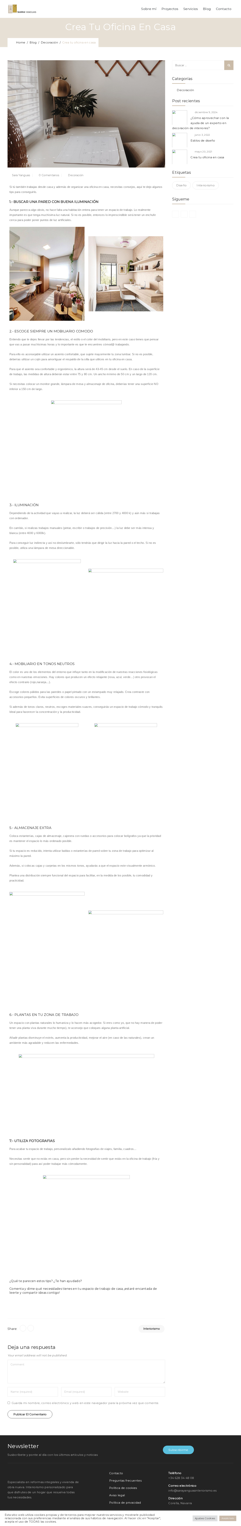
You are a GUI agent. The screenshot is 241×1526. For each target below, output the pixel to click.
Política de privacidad (125, 1502)
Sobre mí (148, 9)
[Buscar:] (202, 65)
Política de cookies (123, 1488)
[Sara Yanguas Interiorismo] (22, 9)
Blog (207, 9)
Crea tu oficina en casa (207, 157)
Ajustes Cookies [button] (205, 1518)
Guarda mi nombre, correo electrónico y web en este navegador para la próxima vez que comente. (85, 1403)
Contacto (223, 9)
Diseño (181, 185)
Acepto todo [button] (228, 1518)
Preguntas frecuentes (125, 1480)
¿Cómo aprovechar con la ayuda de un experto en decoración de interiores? (200, 123)
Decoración (185, 90)
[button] (178, 1450)
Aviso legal (117, 1495)
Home (19, 42)
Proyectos (170, 9)
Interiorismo (151, 1328)
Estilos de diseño (203, 140)
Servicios (190, 9)
